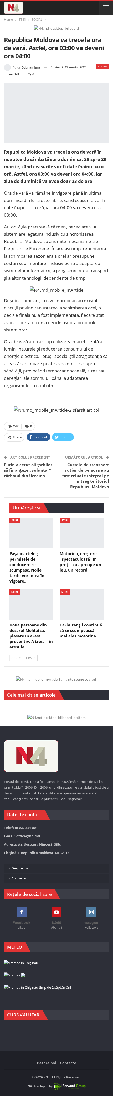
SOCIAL (102, 66)
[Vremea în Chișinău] (21, 963)
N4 (30, 1086)
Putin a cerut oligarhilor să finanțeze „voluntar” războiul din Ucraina (28, 470)
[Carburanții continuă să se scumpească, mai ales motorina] (82, 604)
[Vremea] (14, 975)
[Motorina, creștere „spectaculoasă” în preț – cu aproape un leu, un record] (82, 533)
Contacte (19, 878)
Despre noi (20, 868)
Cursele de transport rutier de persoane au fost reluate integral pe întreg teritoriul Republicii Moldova (85, 475)
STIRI (14, 520)
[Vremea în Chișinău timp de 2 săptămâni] (37, 987)
